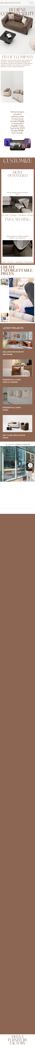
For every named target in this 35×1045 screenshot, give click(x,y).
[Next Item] (30, 465)
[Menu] (31, 3)
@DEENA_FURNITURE (22, 444)
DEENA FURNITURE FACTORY (12, 3)
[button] (5, 283)
